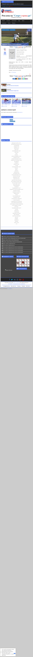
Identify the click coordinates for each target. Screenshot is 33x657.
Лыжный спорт (16, 177)
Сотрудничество (6, 286)
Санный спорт (16, 197)
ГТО (16, 223)
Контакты (28, 286)
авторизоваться (19, 112)
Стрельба (16, 206)
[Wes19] (18, 262)
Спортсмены (12, 29)
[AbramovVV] (20, 265)
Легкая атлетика (16, 176)
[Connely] (23, 260)
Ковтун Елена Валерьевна (14, 240)
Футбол (16, 217)
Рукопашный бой (16, 196)
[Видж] (23, 265)
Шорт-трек (16, 222)
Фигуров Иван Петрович (14, 236)
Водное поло (16, 157)
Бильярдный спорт (16, 150)
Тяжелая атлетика (16, 213)
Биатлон (16, 149)
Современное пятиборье (16, 201)
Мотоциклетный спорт (16, 181)
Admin (5, 51)
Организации (14, 20)
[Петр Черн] (18, 260)
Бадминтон (16, 146)
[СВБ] (18, 265)
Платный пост (13, 286)
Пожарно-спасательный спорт (16, 189)
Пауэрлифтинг (16, 185)
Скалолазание (16, 200)
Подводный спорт (16, 188)
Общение (13, 23)
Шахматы (16, 219)
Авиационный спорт (16, 142)
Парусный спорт (16, 184)
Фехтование (16, 214)
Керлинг (16, 170)
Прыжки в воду (16, 190)
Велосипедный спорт (16, 156)
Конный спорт (16, 173)
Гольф (16, 165)
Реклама (23, 286)
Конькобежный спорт (16, 174)
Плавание (16, 186)
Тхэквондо (16, 211)
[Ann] (20, 260)
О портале (8, 20)
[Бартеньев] (25, 262)
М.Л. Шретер (14, 72)
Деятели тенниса (5, 29)
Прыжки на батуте (16, 192)
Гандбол (16, 162)
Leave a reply (5, 106)
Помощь (19, 286)
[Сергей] (25, 265)
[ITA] (20, 262)
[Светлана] (25, 260)
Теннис (16, 209)
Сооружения (4, 23)
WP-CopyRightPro (9, 288)
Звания (23, 20)
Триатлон (16, 210)
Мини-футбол (16, 178)
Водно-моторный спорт (16, 160)
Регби (16, 194)
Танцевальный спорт (16, 207)
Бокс (16, 153)
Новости (3, 20)
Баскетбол (16, 148)
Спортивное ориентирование (16, 204)
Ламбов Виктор (12, 243)
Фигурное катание (16, 215)
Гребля (16, 168)
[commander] (28, 260)
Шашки (16, 221)
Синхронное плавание (16, 198)
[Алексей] (28, 265)
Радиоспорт (16, 193)
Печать (9, 23)
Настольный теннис (16, 182)
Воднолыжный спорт (16, 158)
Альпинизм (16, 145)
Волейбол (16, 161)
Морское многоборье (16, 180)
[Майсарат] (23, 262)
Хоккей (16, 218)
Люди (19, 20)
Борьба (16, 154)
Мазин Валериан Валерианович (16, 241)
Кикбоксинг (16, 172)
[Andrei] (28, 262)
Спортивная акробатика (16, 202)
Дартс (16, 169)
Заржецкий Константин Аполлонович (18, 238)
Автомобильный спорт (16, 144)
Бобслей (16, 152)
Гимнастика (16, 164)
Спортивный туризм (16, 205)
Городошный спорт (16, 166)
